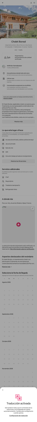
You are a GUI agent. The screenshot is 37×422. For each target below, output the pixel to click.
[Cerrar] (2, 390)
